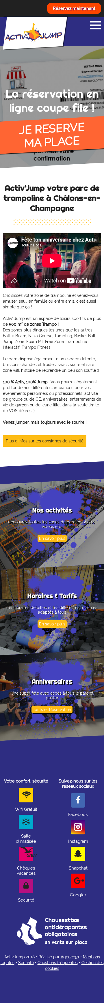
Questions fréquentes (58, 962)
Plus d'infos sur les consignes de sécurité (44, 441)
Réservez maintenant (74, 8)
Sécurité (26, 962)
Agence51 (70, 957)
